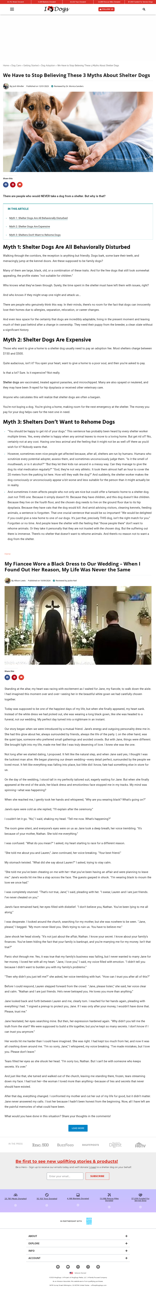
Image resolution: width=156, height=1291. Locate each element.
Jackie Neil (72, 580)
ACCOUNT (34, 1258)
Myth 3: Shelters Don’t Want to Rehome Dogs (35, 234)
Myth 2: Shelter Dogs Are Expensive (29, 226)
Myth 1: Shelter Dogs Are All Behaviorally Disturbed (38, 218)
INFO (31, 1250)
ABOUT (32, 1236)
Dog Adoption (48, 65)
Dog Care (16, 65)
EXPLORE (33, 1243)
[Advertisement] (78, 37)
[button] (144, 9)
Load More (78, 1128)
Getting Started (31, 65)
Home (6, 65)
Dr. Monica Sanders (74, 86)
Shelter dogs (11, 382)
